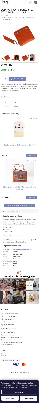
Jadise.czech (14, 372)
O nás (3, 354)
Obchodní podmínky (7, 335)
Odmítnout (10, 398)
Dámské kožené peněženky (22, 249)
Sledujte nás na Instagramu (19, 276)
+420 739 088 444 (9, 316)
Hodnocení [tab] (10, 211)
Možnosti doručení (7, 74)
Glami (20, 372)
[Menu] (36, 2)
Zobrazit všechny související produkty (19, 206)
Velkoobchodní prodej (8, 332)
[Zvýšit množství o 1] (8, 78)
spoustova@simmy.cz (11, 313)
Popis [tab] (4, 211)
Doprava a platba (6, 340)
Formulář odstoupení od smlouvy (11, 342)
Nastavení (19, 392)
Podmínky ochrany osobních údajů (12, 337)
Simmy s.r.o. (8, 322)
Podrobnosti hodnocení (26, 17)
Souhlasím (28, 398)
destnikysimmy (9, 325)
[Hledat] (25, 2)
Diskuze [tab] (18, 211)
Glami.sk (26, 372)
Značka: (7, 19)
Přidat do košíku (18, 79)
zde (27, 387)
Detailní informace (7, 97)
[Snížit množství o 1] (8, 80)
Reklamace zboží (6, 345)
